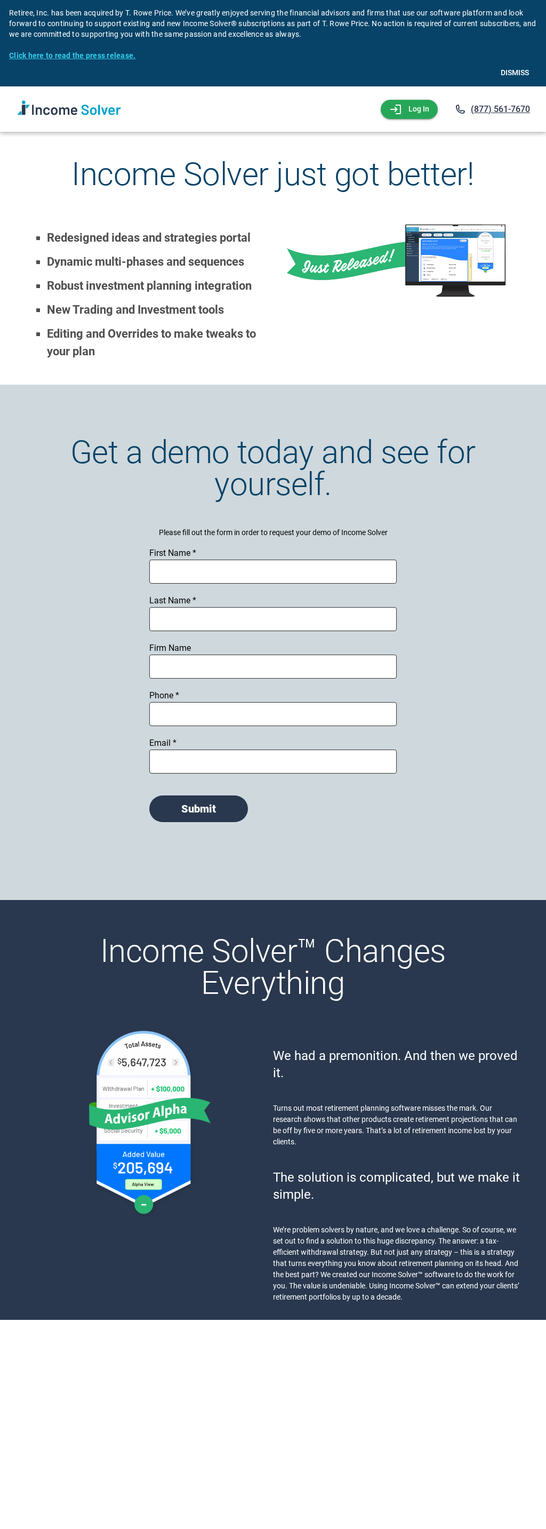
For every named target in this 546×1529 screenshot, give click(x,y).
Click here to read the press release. (72, 55)
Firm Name (170, 648)
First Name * (172, 553)
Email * (162, 743)
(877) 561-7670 (500, 109)
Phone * (164, 695)
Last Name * (172, 600)
